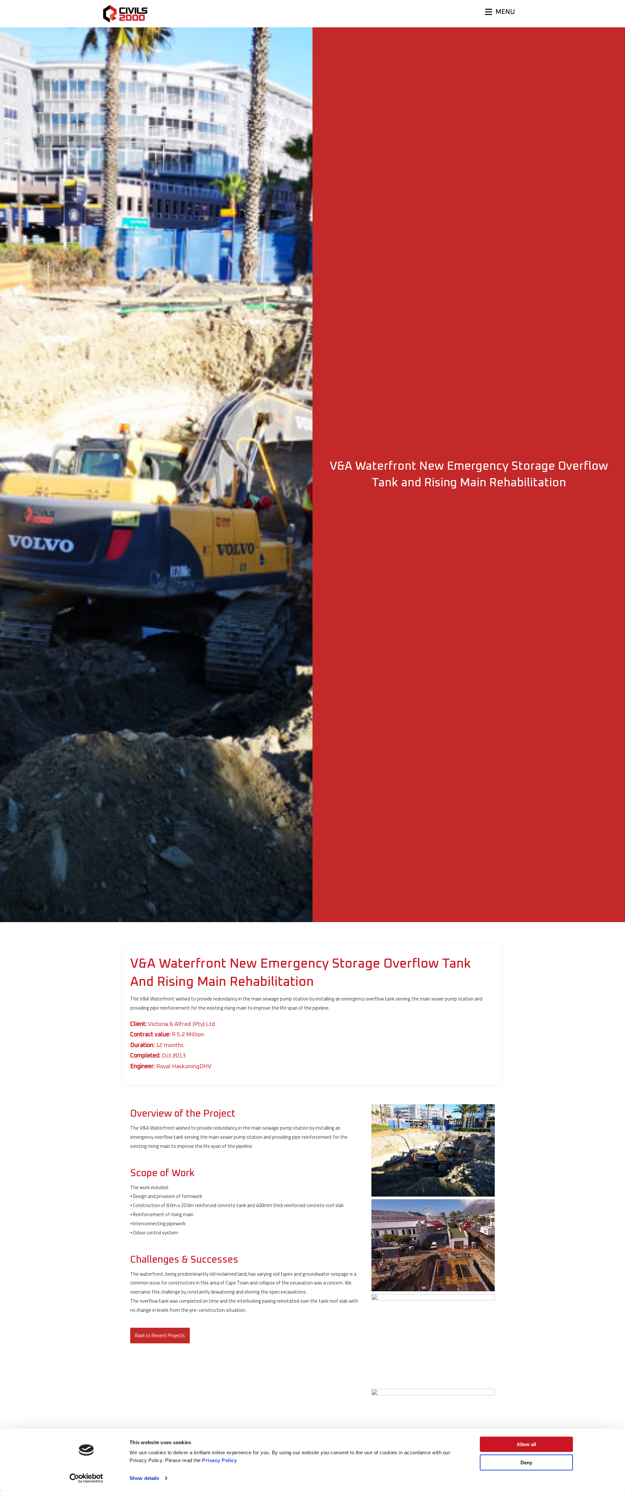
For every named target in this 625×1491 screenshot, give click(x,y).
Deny (526, 1462)
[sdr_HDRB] (433, 1150)
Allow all (526, 1444)
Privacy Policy (219, 1460)
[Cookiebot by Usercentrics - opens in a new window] (86, 1478)
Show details (144, 1478)
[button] (160, 1335)
